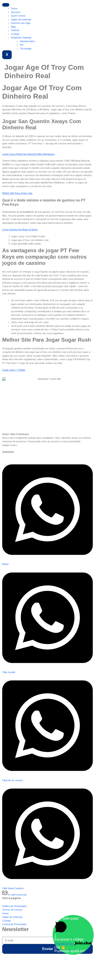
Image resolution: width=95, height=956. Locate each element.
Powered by (64, 944)
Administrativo (27, 41)
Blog (13, 26)
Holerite (15, 30)
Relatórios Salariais (21, 37)
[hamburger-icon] (5, 5)
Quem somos (18, 15)
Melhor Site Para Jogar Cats (17, 193)
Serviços (16, 12)
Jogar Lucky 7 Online (13, 370)
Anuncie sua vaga (20, 23)
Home (14, 8)
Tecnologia (25, 48)
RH (21, 44)
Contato (15, 34)
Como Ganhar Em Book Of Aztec (20, 229)
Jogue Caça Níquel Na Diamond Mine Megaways (28, 154)
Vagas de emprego (21, 19)
